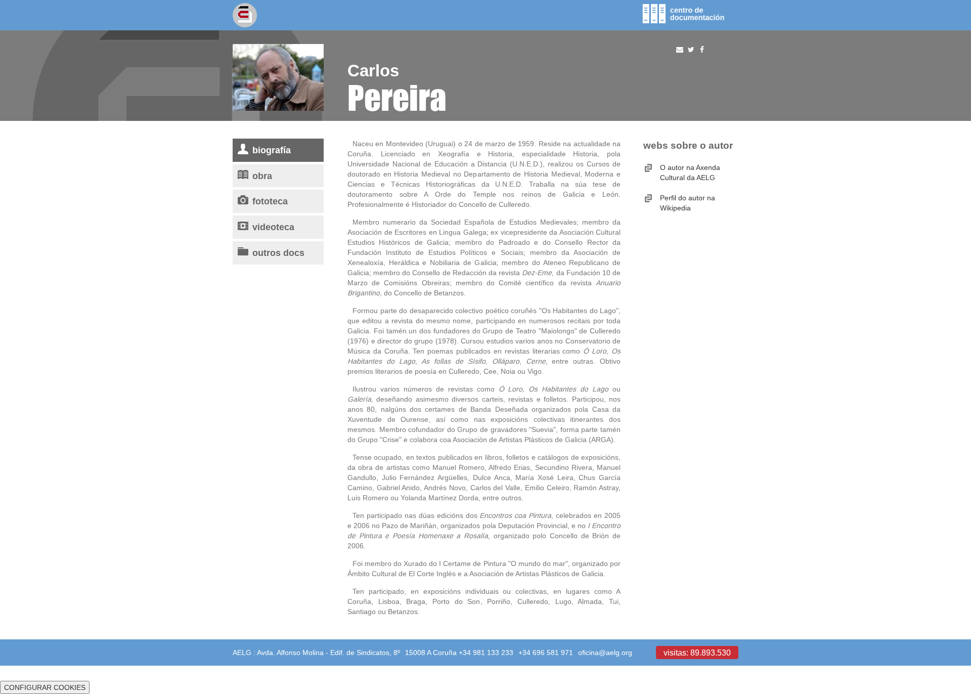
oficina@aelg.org (605, 652)
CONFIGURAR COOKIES (44, 687)
